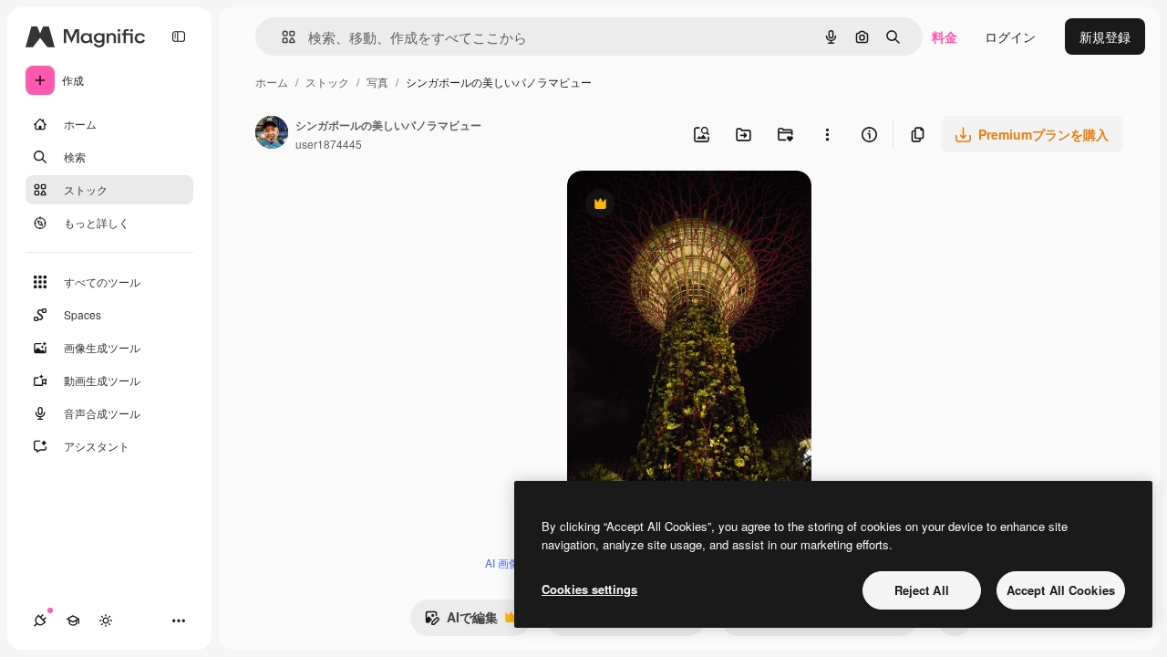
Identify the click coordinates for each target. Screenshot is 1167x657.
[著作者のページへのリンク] (271, 134)
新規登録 (1105, 36)
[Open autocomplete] (281, 37)
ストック (327, 81)
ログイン (1010, 36)
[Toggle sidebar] (178, 36)
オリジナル (692, 205)
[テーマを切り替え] (105, 620)
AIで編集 (461, 621)
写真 (377, 81)
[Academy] (73, 620)
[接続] (40, 620)
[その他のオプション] (827, 134)
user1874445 (328, 143)
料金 (944, 36)
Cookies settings (589, 589)
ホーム (271, 81)
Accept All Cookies (1061, 590)
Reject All (921, 590)
